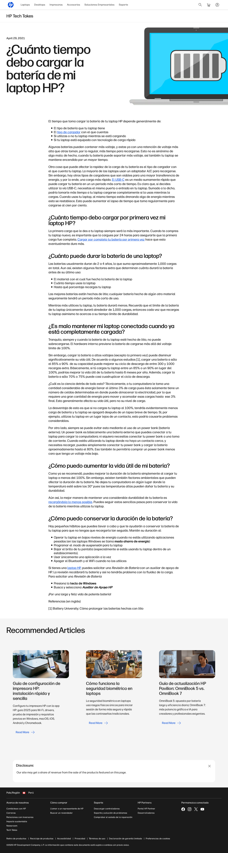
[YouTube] (202, 809)
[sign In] (217, 5)
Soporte (123, 4)
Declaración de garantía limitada (125, 838)
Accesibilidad (64, 838)
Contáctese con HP (16, 808)
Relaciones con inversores (19, 817)
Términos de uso (97, 838)
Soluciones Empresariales (99, 4)
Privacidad (80, 838)
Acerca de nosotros (17, 802)
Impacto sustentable (16, 821)
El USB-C (118, 180)
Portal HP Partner (146, 808)
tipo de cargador (69, 132)
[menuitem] (25, 5)
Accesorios (73, 4)
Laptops (25, 4)
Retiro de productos (16, 838)
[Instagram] (189, 809)
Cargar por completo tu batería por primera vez (111, 239)
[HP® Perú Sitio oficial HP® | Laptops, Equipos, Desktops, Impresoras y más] (10, 5)
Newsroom (11, 826)
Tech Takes (11, 830)
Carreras (11, 813)
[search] (200, 5)
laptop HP (74, 568)
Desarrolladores (146, 813)
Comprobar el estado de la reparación (113, 817)
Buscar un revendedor (61, 813)
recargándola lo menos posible (70, 502)
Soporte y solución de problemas (110, 813)
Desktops (39, 4)
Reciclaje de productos (41, 838)
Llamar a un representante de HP (66, 808)
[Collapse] (209, 766)
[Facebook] (183, 809)
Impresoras (56, 4)
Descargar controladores (107, 808)
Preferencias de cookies (158, 838)
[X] (196, 809)
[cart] (208, 5)
